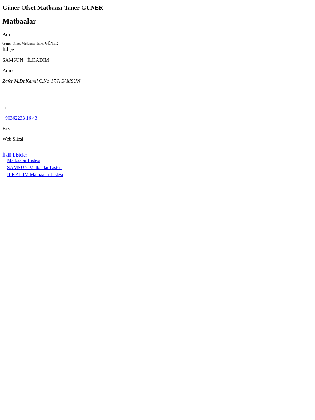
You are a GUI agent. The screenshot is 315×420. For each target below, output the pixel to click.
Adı (6, 34)
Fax (6, 128)
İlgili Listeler (14, 154)
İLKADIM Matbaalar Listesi (35, 174)
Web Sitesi (12, 138)
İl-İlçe (8, 49)
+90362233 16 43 (19, 118)
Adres (8, 70)
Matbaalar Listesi (23, 160)
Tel (5, 107)
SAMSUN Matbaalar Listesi (34, 167)
